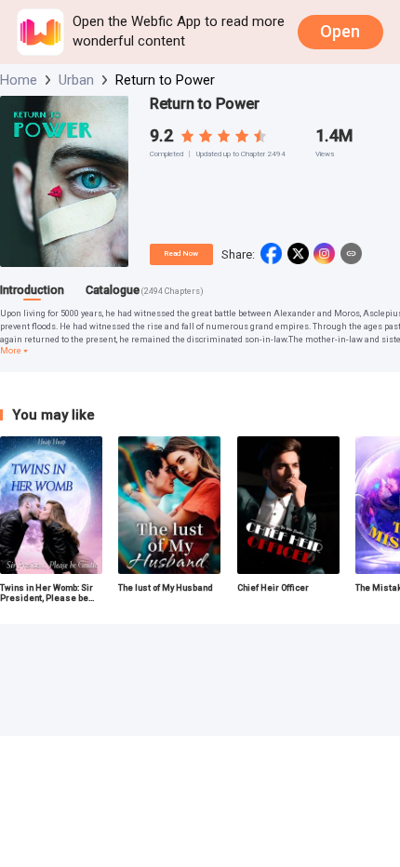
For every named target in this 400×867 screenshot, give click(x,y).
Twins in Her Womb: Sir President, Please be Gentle (46, 592)
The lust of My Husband (165, 587)
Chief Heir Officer (273, 587)
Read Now (181, 253)
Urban (76, 80)
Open (340, 31)
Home (18, 80)
